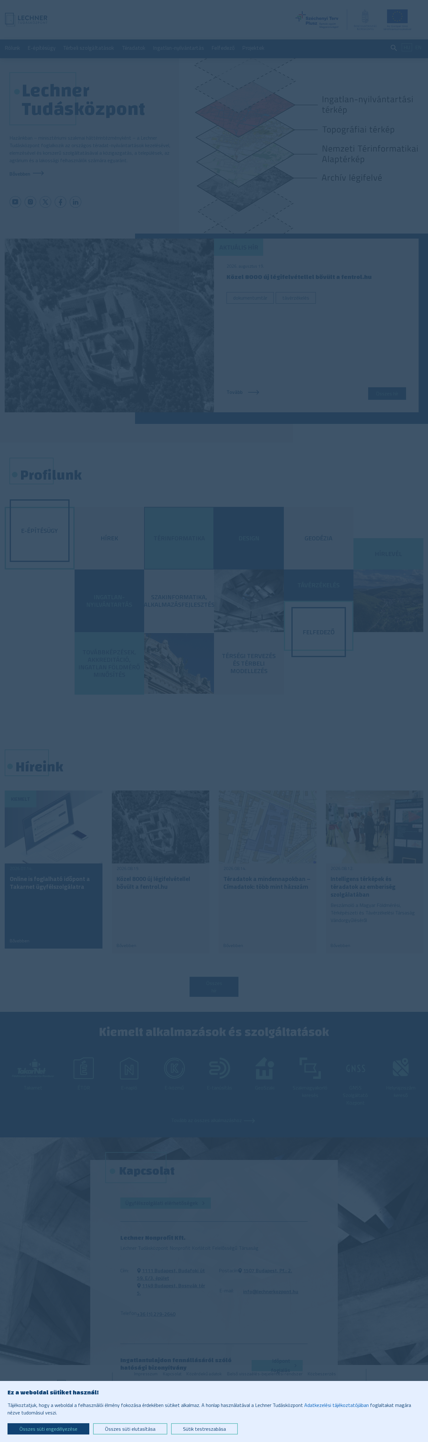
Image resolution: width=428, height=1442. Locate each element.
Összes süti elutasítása (130, 1429)
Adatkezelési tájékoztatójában (336, 1405)
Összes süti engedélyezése (48, 1429)
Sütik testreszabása (204, 1429)
